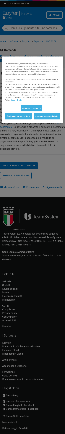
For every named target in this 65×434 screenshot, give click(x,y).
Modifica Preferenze (31, 108)
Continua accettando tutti (46, 116)
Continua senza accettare (18, 116)
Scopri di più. (16, 100)
